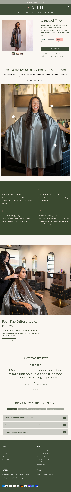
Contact (30, 12)
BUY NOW (41, 2)
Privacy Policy (43, 459)
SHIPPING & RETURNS (55, 56)
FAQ (39, 12)
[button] (33, 389)
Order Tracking (43, 450)
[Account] (64, 7)
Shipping (44, 41)
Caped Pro (51, 20)
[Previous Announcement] (16, 2)
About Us (41, 465)
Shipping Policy (43, 453)
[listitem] (35, 2)
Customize (6, 459)
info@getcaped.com (45, 474)
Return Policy (42, 456)
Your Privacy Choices (46, 462)
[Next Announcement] (54, 2)
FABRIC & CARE (55, 53)
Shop (20, 12)
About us (48, 12)
